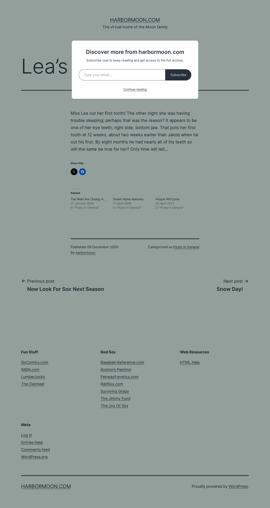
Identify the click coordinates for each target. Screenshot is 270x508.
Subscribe (178, 75)
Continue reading (135, 89)
